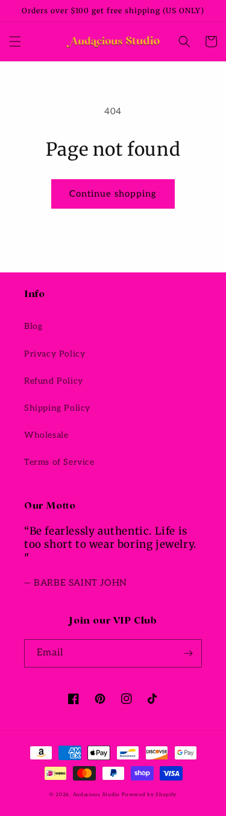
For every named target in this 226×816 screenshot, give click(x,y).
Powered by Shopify (149, 794)
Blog (33, 326)
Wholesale (46, 435)
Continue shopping (113, 193)
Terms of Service (59, 462)
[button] (15, 41)
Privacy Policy (54, 354)
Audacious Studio (96, 794)
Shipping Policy (57, 408)
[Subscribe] (188, 653)
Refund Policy (53, 381)
